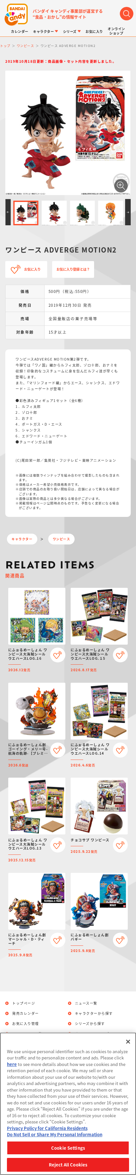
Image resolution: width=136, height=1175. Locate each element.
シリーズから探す (90, 1023)
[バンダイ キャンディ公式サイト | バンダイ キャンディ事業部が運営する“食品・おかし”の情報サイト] (16, 15)
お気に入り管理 (25, 1023)
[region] (68, 1103)
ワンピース (61, 539)
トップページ (23, 1003)
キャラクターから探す (94, 1013)
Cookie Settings (68, 1148)
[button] (8, 212)
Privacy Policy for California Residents (47, 1128)
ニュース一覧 (86, 1003)
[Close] (128, 1041)
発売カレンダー (25, 1013)
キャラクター (22, 539)
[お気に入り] (57, 655)
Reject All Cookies (68, 1165)
